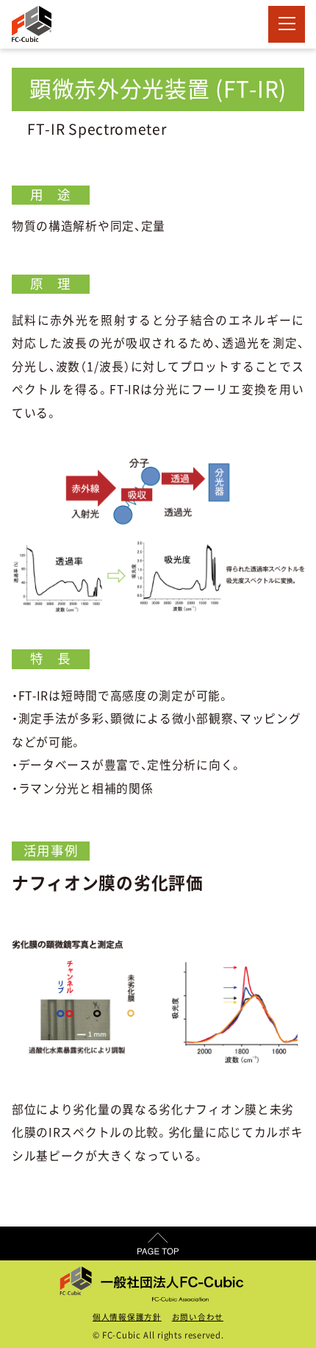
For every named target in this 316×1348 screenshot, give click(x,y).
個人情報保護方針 (127, 1317)
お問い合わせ (197, 1317)
